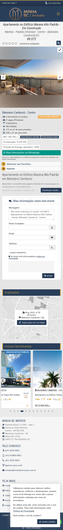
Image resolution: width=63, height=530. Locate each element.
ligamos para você (13, 465)
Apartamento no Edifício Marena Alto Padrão (31, 24)
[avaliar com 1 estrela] (3, 43)
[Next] (55, 369)
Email (11, 233)
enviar (49, 276)
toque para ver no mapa (33, 322)
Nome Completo (16, 223)
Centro (32, 112)
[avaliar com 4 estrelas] (12, 43)
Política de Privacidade (23, 511)
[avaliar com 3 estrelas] (9, 43)
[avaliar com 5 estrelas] (16, 43)
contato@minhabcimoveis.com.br (20, 470)
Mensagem (14, 207)
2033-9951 (54, 3)
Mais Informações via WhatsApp (22, 152)
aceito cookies (48, 522)
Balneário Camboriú (13, 112)
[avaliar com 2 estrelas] (6, 43)
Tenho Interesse (33, 528)
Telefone (13, 243)
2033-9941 (12, 460)
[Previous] (8, 369)
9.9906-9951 (13, 455)
